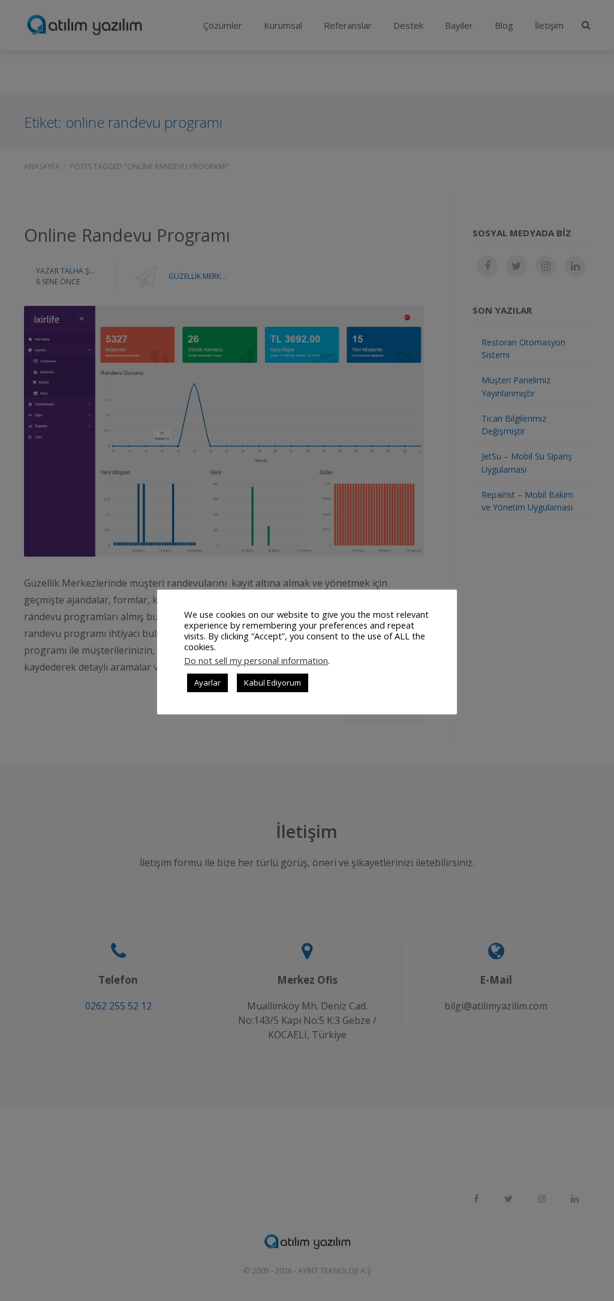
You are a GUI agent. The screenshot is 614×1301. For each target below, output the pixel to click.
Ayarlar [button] (207, 682)
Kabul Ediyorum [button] (272, 682)
